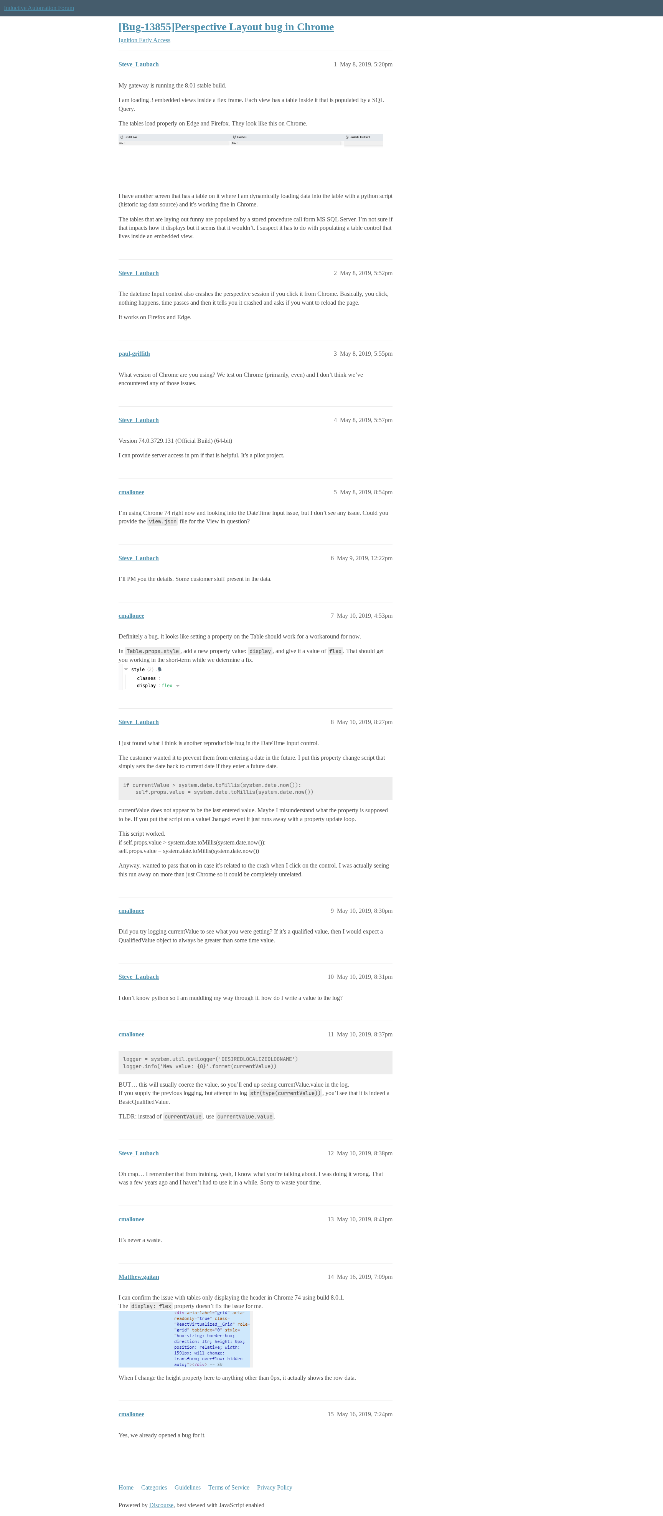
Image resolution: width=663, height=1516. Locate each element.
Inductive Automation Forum (39, 8)
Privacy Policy (274, 1487)
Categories (154, 1487)
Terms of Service (228, 1487)
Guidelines (188, 1487)
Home (126, 1487)
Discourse (161, 1505)
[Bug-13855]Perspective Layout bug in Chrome (226, 27)
